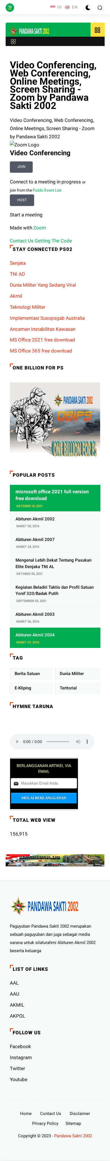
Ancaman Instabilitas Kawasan (42, 329)
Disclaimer (80, 1113)
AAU (14, 994)
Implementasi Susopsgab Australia (47, 318)
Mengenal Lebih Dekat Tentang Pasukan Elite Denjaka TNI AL (53, 563)
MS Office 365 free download (41, 351)
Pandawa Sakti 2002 (73, 1135)
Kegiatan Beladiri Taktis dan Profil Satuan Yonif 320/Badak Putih (55, 590)
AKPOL (17, 1016)
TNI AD (17, 274)
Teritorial (68, 688)
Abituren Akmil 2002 (35, 519)
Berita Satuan (27, 673)
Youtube (18, 1079)
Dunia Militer (72, 673)
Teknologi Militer (27, 307)
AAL (14, 983)
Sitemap (73, 1123)
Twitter (17, 1068)
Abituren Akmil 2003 (35, 614)
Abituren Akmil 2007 (35, 539)
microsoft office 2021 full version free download (52, 495)
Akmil (16, 296)
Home (26, 1113)
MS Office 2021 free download (42, 340)
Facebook (20, 1046)
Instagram (21, 1057)
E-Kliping (23, 688)
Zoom (39, 228)
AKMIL (17, 1005)
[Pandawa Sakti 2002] (29, 31)
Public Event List (47, 190)
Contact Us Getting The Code (41, 241)
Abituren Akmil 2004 (35, 635)
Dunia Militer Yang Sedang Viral (43, 285)
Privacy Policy (45, 1123)
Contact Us (50, 1113)
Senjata (18, 263)
